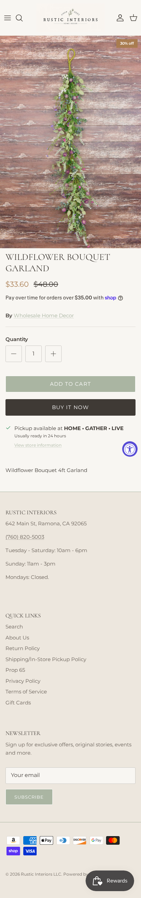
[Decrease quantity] (13, 354)
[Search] (22, 17)
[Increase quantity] (53, 354)
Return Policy (22, 648)
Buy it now (70, 407)
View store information (38, 445)
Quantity (16, 339)
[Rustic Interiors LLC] (70, 17)
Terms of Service (26, 691)
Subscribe (29, 797)
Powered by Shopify (84, 874)
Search (14, 626)
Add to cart (70, 384)
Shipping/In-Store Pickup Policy (45, 659)
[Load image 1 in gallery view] (70, 142)
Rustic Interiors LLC (41, 874)
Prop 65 (15, 670)
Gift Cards (18, 702)
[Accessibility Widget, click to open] (130, 449)
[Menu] (7, 17)
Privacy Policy (22, 681)
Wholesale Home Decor (44, 315)
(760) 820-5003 (24, 537)
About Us (17, 637)
